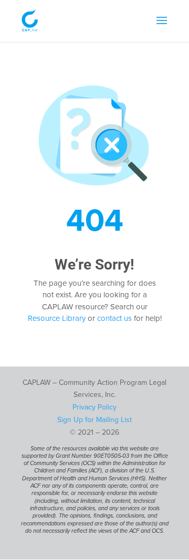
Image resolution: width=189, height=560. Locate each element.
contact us (114, 318)
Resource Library (57, 318)
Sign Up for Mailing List (94, 419)
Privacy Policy (94, 407)
